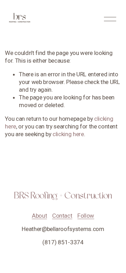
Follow (85, 215)
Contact (62, 215)
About (39, 215)
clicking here (68, 134)
